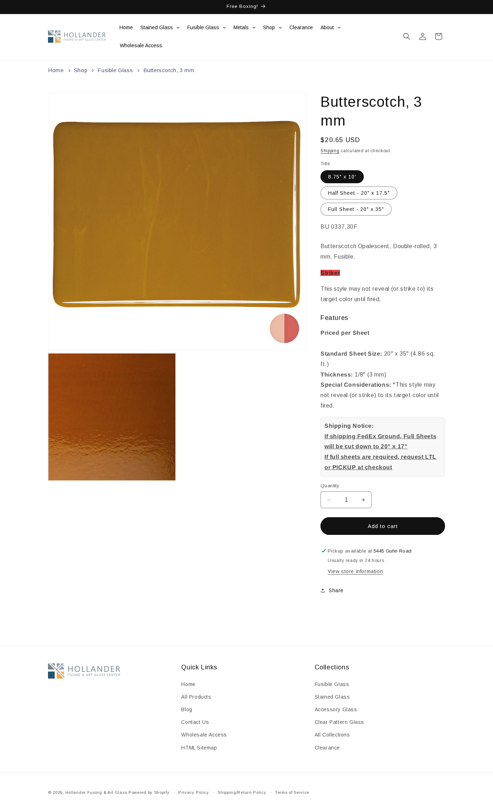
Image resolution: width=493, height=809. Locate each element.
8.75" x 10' (342, 177)
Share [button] (336, 590)
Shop (80, 70)
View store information (355, 571)
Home (56, 70)
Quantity (329, 485)
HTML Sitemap (199, 748)
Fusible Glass (115, 70)
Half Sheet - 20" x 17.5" (359, 193)
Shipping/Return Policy (242, 792)
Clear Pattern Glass (339, 722)
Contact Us (195, 722)
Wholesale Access (204, 735)
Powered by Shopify (149, 792)
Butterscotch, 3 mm (169, 70)
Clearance (327, 748)
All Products (196, 697)
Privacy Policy (193, 792)
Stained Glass (332, 697)
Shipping (330, 150)
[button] (407, 36)
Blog (186, 709)
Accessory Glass (336, 709)
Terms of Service (292, 792)
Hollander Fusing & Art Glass (96, 792)
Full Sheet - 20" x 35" (356, 209)
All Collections (332, 735)
